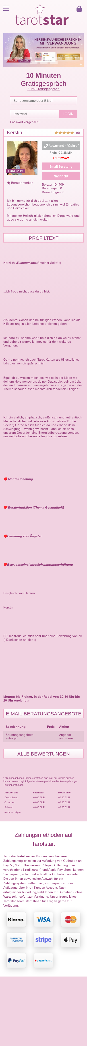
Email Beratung (61, 166)
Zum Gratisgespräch (43, 89)
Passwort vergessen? (25, 122)
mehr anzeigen (12, 812)
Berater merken (22, 182)
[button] (43, 50)
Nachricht (61, 176)
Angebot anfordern (66, 736)
